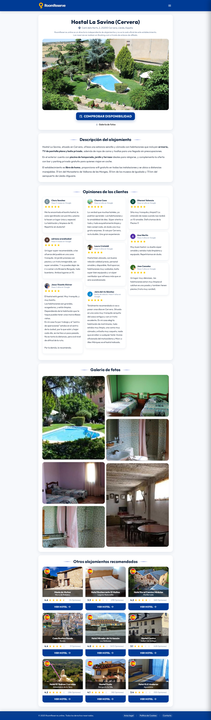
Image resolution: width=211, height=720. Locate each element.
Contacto (167, 715)
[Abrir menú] (170, 5)
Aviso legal (128, 715)
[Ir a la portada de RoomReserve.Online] (52, 5)
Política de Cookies (148, 715)
